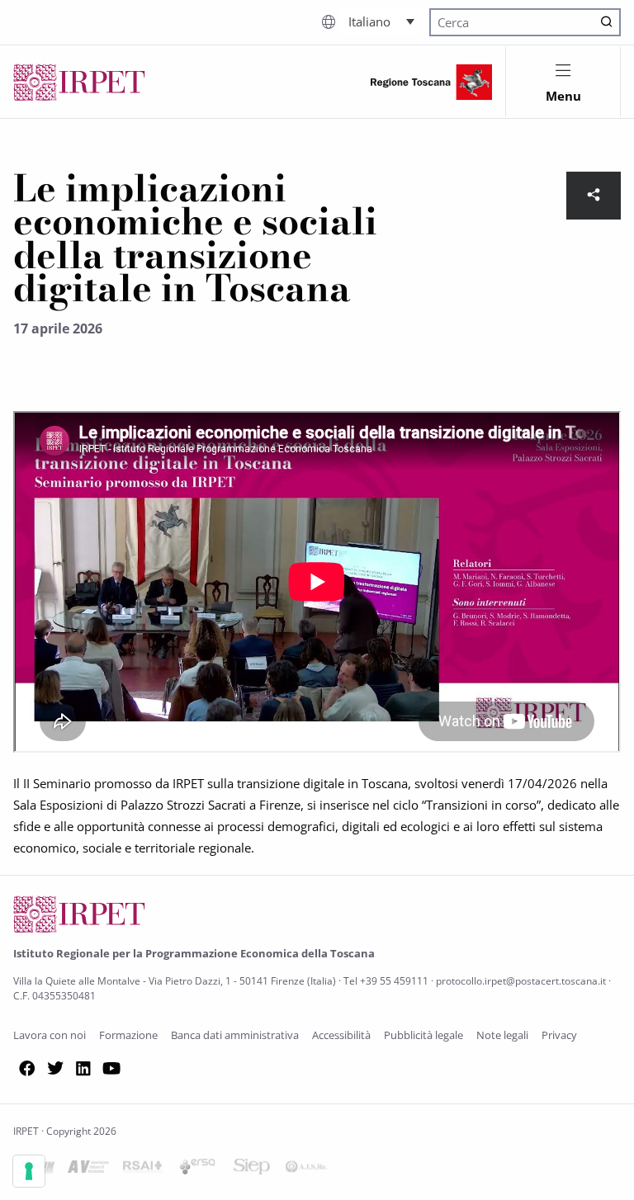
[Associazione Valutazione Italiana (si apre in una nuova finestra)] (88, 1169)
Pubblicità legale (423, 1035)
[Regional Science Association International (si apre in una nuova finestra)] (142, 1169)
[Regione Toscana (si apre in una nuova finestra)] (431, 82)
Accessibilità (341, 1035)
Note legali (502, 1035)
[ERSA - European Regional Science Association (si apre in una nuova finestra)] (197, 1169)
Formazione (128, 1035)
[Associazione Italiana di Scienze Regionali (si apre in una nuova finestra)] (306, 1169)
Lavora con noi (49, 1035)
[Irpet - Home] (79, 82)
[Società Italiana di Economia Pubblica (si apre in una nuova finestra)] (251, 1169)
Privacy (559, 1035)
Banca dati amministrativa (235, 1035)
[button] (381, 20)
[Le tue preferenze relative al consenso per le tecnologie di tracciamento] (29, 1171)
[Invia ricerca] (606, 22)
